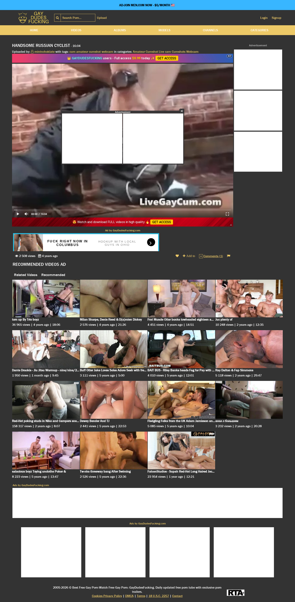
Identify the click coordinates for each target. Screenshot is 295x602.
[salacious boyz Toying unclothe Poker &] (46, 450)
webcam (107, 52)
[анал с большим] (249, 400)
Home (34, 30)
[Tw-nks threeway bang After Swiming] (114, 450)
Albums (120, 30)
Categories (259, 30)
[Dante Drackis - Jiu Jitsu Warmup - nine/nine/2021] (46, 349)
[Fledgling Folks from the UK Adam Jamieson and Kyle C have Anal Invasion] (181, 400)
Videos (76, 30)
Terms (141, 596)
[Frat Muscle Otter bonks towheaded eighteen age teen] (181, 299)
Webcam (192, 52)
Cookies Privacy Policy (107, 596)
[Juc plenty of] (249, 299)
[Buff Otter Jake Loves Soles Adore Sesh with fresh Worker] (114, 349)
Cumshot (152, 52)
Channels (210, 30)
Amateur (139, 52)
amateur (82, 52)
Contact (177, 596)
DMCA (129, 596)
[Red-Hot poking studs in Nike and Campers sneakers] (46, 400)
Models (164, 30)
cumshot (95, 52)
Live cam (165, 52)
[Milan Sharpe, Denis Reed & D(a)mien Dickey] (114, 299)
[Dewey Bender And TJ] (114, 400)
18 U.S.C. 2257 (159, 596)
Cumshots (178, 52)
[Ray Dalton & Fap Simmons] (249, 349)
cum (72, 52)
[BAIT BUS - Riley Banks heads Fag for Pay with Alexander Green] (181, 349)
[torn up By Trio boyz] (46, 299)
